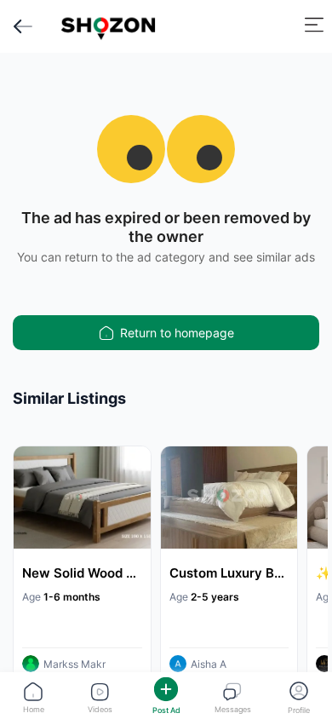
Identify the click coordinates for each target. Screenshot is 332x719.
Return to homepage (177, 332)
